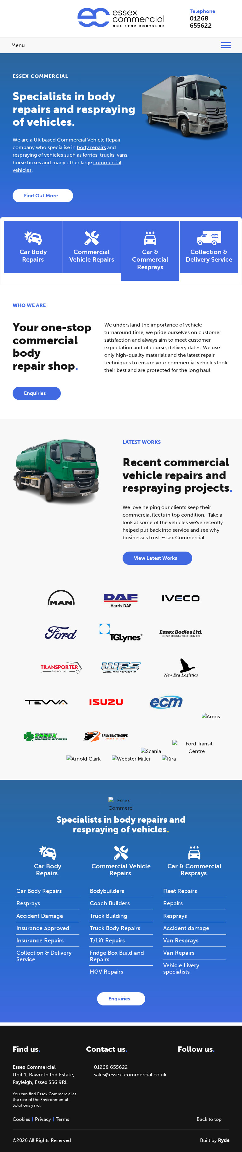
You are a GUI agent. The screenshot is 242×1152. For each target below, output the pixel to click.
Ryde (223, 1140)
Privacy (43, 1119)
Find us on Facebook (18, 13)
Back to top (209, 1119)
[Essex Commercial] (121, 17)
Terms (62, 1119)
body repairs (91, 147)
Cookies (21, 1119)
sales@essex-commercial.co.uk (130, 1075)
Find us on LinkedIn (32, 13)
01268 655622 (201, 21)
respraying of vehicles (38, 155)
